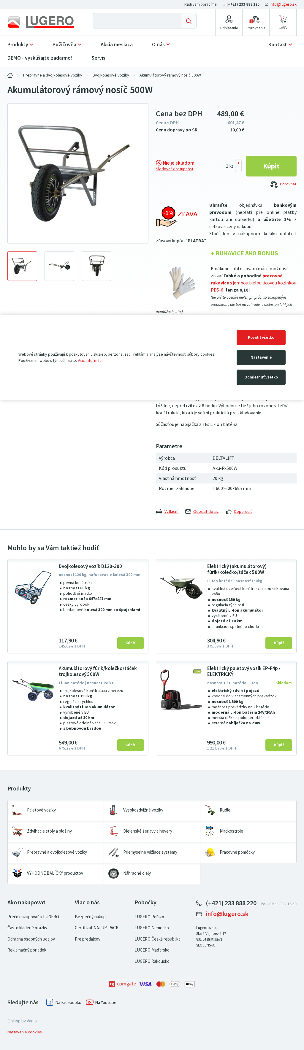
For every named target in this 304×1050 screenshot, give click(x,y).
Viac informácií (90, 360)
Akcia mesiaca (117, 44)
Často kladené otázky (27, 928)
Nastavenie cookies (24, 1032)
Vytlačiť (171, 511)
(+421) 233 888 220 (243, 4)
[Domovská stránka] (40, 22)
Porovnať (288, 184)
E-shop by (22, 1021)
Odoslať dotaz (206, 511)
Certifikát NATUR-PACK (96, 928)
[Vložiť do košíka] (271, 166)
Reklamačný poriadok (26, 950)
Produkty (17, 44)
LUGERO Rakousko (152, 961)
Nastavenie (261, 357)
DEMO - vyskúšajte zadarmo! (39, 57)
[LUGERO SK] (10, 75)
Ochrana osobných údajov (31, 939)
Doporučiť (243, 511)
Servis (98, 57)
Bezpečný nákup (90, 917)
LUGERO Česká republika (157, 939)
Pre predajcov (87, 939)
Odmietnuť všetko (261, 377)
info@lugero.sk (283, 4)
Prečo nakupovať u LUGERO (33, 917)
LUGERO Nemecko (151, 928)
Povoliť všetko (261, 337)
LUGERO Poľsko (149, 917)
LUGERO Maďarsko (152, 950)
